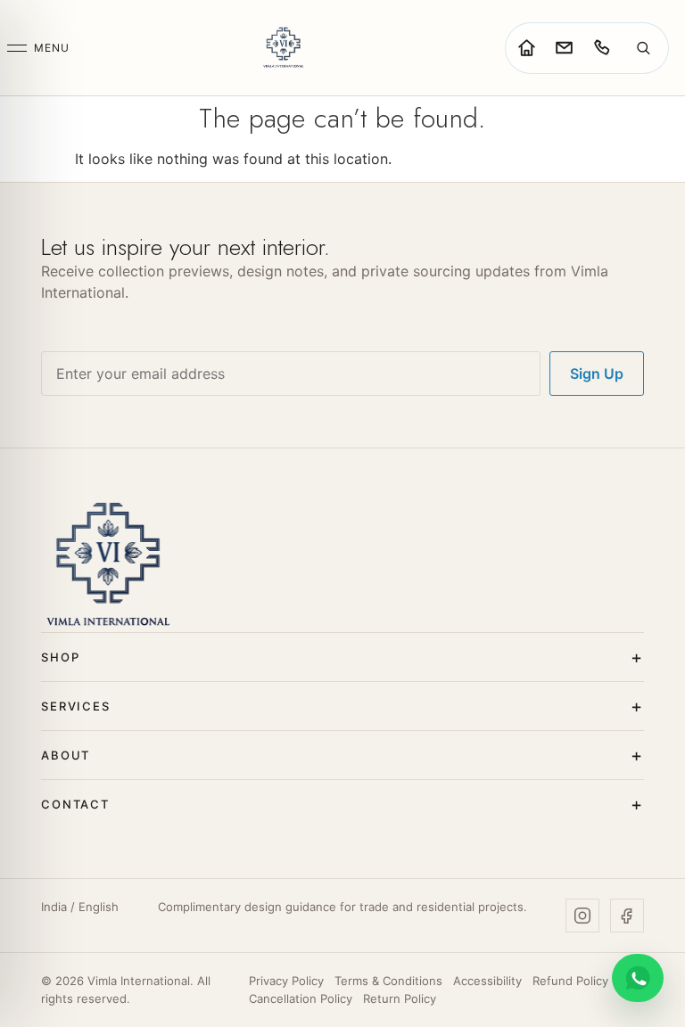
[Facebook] (627, 916)
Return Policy (399, 998)
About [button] (65, 755)
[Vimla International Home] (282, 48)
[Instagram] (582, 916)
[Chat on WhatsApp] (638, 978)
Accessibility (487, 981)
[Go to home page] (526, 48)
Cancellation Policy (300, 998)
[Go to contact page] (564, 48)
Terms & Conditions (388, 981)
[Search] (643, 48)
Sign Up (596, 373)
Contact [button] (75, 804)
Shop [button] (60, 657)
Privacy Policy (286, 981)
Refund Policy (570, 981)
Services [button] (76, 706)
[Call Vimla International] (601, 48)
